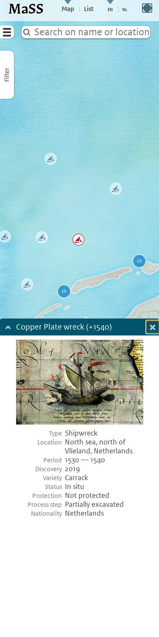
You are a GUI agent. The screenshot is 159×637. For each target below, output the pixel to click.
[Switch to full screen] (147, 8)
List (88, 9)
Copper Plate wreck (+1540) (64, 327)
